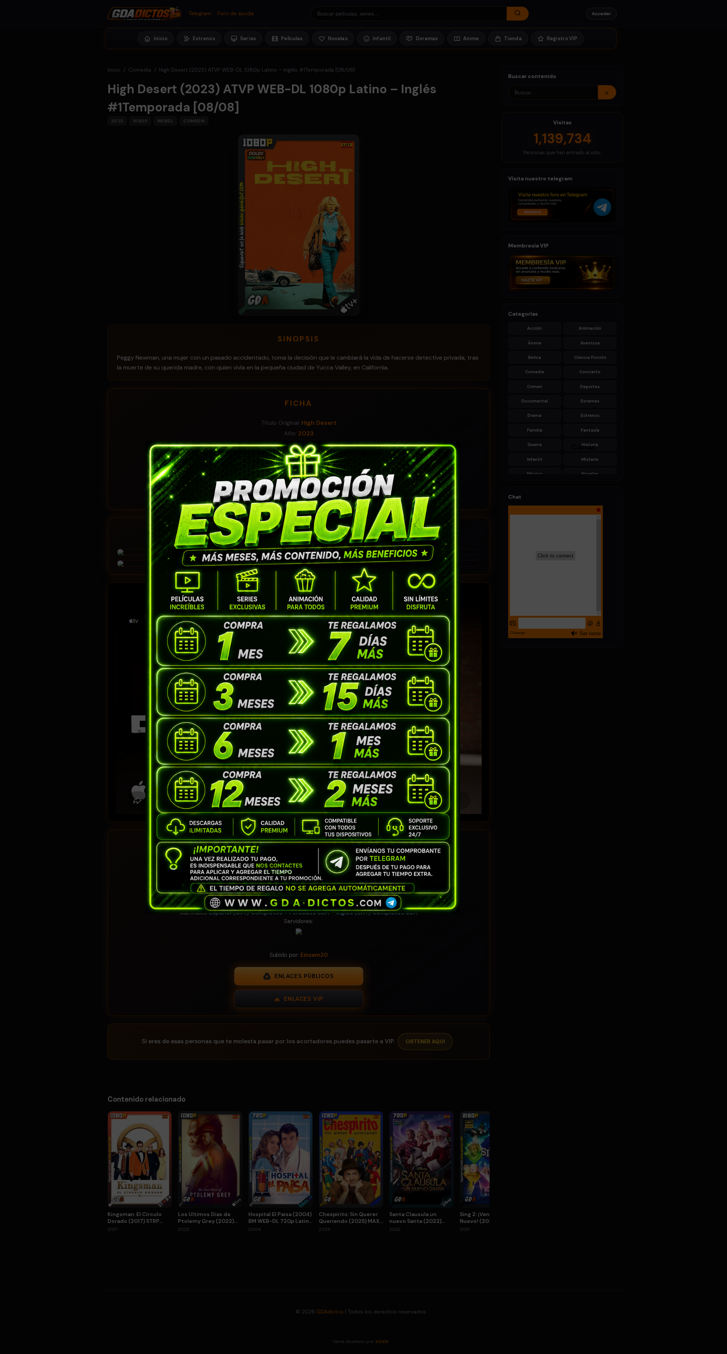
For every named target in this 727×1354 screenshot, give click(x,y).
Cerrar (575, 446)
